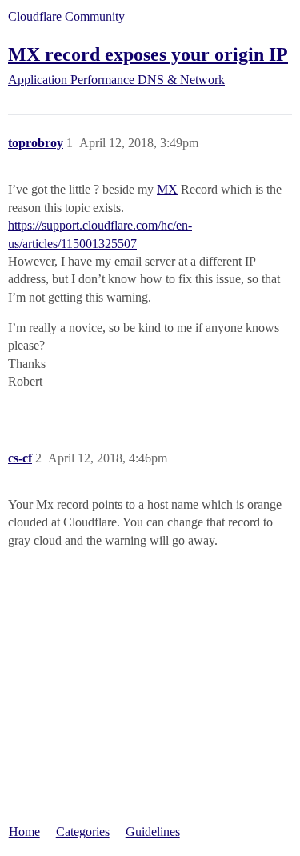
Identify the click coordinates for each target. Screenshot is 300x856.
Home (24, 831)
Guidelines (153, 831)
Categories (83, 831)
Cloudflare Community (66, 16)
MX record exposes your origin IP (148, 54)
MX (167, 189)
